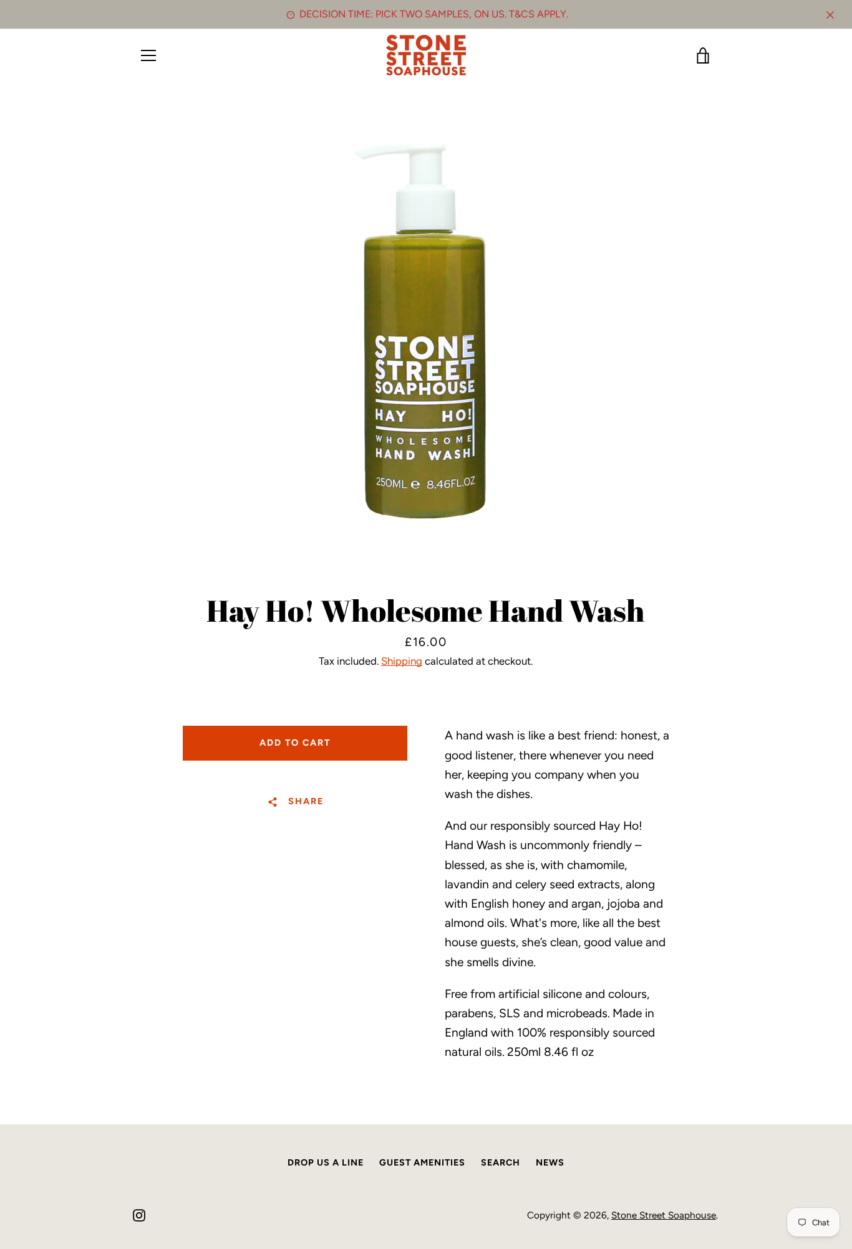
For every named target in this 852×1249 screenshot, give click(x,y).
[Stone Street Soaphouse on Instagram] (139, 1214)
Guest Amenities (422, 1162)
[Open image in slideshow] (426, 333)
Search (500, 1162)
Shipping (401, 661)
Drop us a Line (326, 1162)
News (550, 1162)
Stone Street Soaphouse (663, 1215)
